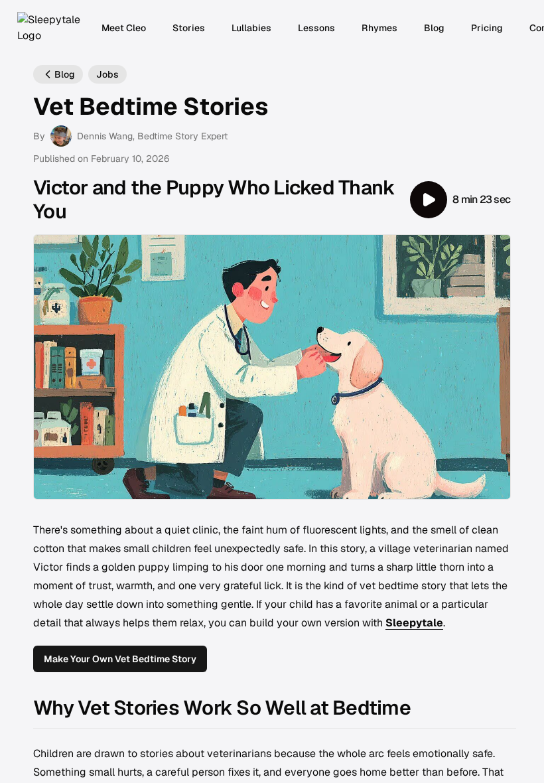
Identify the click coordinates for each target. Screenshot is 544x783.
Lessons (316, 28)
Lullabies (251, 28)
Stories (188, 28)
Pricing (487, 28)
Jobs (107, 74)
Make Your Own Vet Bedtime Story (120, 659)
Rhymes (379, 28)
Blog (434, 28)
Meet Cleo (124, 28)
